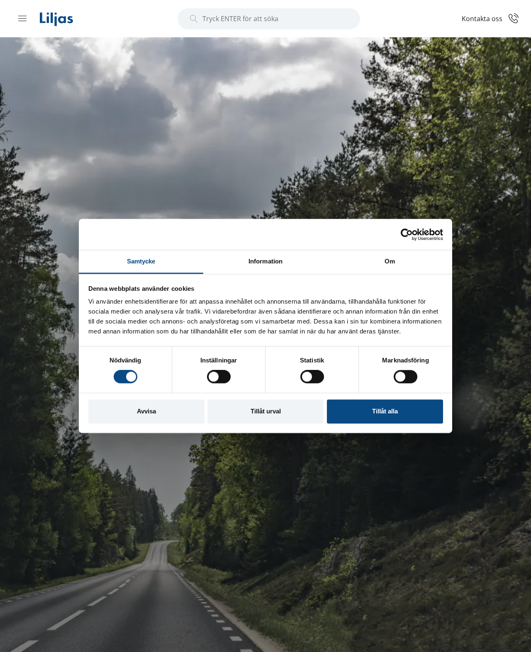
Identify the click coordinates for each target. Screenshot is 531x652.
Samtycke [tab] (141, 261)
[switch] (219, 377)
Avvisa (146, 411)
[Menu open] (22, 18)
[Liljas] (65, 18)
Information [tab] (265, 261)
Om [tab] (390, 261)
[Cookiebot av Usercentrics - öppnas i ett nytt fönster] (406, 234)
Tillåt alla (385, 411)
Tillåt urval (266, 411)
